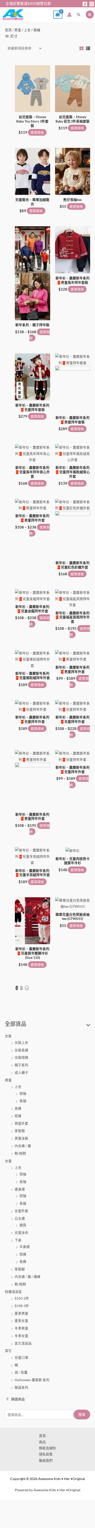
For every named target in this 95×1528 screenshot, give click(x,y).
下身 (18, 1240)
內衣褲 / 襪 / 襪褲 (27, 1276)
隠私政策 (46, 1454)
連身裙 (20, 1189)
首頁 (8, 30)
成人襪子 (21, 1072)
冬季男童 (21, 1328)
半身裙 (24, 1247)
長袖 (22, 1101)
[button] (78, 14)
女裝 (8, 1036)
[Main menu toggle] (90, 14)
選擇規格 (37, 132)
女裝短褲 (21, 1057)
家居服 (20, 1131)
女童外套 (21, 1211)
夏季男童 (21, 1313)
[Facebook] (85, 4)
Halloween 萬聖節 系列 (32, 1380)
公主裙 (20, 1218)
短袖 (22, 1093)
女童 (8, 1161)
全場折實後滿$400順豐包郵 (25, 3)
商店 (42, 1442)
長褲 (18, 1108)
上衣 (18, 1087)
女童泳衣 (21, 1232)
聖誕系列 (21, 1387)
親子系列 (21, 1065)
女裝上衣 (21, 1042)
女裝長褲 (21, 1050)
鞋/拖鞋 (20, 1153)
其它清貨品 (23, 1343)
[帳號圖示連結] (69, 14)
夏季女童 (21, 1321)
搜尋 (81, 1414)
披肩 (22, 1225)
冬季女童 (21, 1336)
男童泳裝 (21, 1138)
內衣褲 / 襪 (23, 1146)
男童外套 (21, 1123)
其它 (8, 1351)
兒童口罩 (21, 1357)
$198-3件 (22, 1306)
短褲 (18, 1116)
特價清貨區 (13, 1292)
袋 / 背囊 (21, 1372)
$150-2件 (22, 1298)
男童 (8, 1080)
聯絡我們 (46, 1460)
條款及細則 (47, 1448)
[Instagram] (92, 4)
